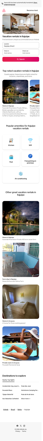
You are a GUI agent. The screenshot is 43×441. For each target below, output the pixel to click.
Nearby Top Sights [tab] (8, 380)
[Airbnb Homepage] (3, 10)
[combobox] (21, 46)
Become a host (32, 10)
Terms (24, 431)
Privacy (18, 431)
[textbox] (11, 53)
